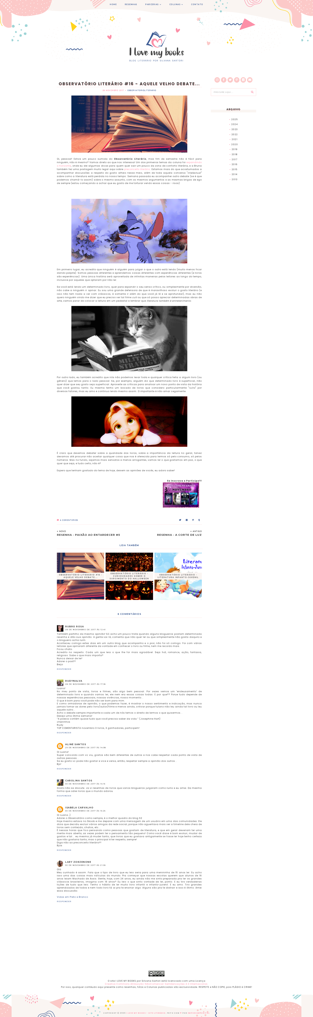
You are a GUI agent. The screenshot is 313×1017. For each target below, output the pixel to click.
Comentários (69, 520)
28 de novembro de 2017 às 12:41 (85, 629)
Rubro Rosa (74, 626)
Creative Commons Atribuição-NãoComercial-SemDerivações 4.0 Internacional (156, 983)
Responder (64, 669)
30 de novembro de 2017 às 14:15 (85, 784)
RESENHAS (131, 4)
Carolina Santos (78, 780)
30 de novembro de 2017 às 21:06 (85, 865)
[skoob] (243, 80)
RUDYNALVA (73, 681)
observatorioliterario (142, 90)
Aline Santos (75, 744)
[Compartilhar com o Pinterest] (193, 520)
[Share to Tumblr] (199, 520)
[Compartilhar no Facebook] (187, 520)
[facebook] (223, 80)
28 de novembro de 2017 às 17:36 (85, 684)
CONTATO (197, 4)
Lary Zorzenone (78, 862)
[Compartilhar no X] (180, 520)
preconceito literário (137, 169)
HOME (113, 4)
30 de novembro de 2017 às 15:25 (85, 811)
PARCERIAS (152, 4)
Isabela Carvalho (79, 807)
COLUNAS (175, 4)
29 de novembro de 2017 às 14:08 (85, 747)
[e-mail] (250, 80)
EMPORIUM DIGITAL (199, 1013)
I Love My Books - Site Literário (146, 1013)
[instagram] (217, 80)
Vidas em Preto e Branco (72, 896)
